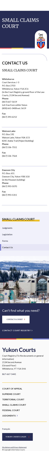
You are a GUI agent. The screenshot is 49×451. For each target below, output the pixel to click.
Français (6, 429)
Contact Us (7, 247)
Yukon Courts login (16, 437)
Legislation (7, 234)
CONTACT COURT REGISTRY (16, 330)
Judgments (7, 228)
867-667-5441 (9, 374)
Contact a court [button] (15, 319)
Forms (5, 241)
